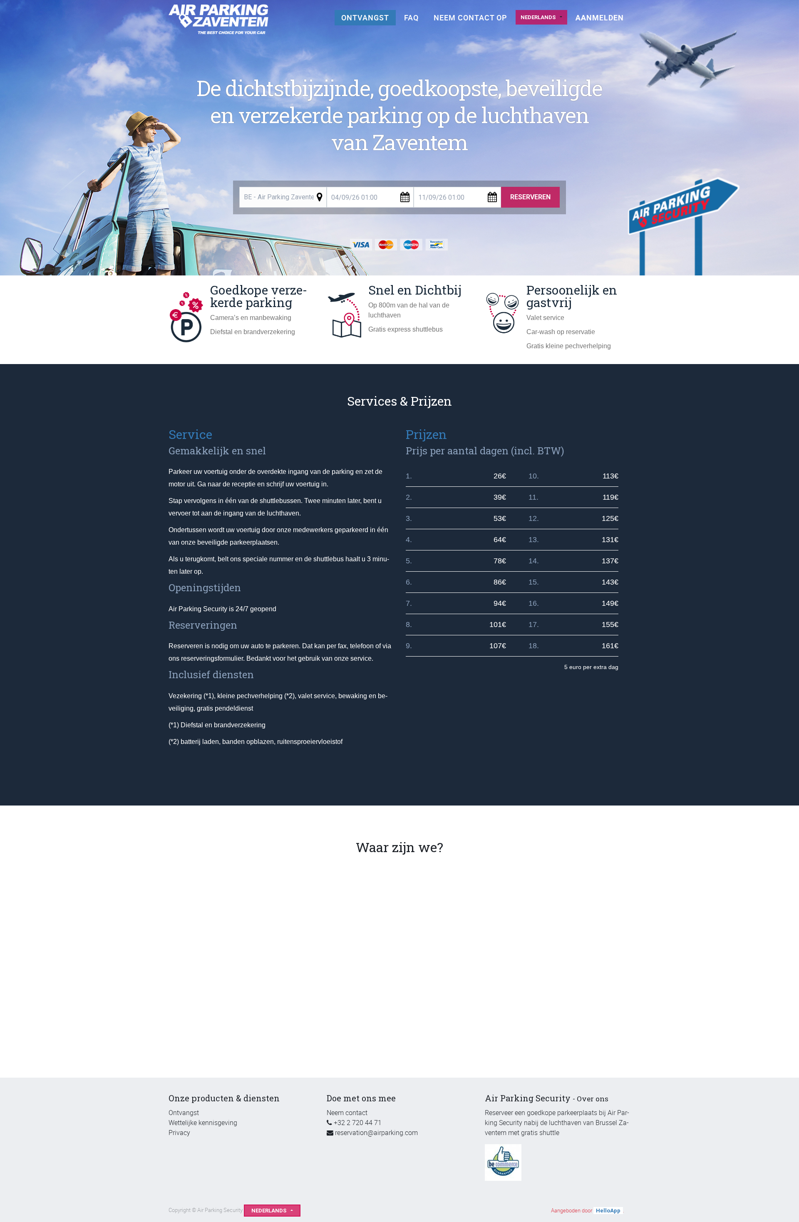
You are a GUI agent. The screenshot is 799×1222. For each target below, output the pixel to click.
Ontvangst (184, 1112)
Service (190, 434)
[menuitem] (365, 17)
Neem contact (347, 1112)
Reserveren (530, 197)
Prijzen (426, 434)
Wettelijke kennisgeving (203, 1122)
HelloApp (608, 1210)
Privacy (179, 1132)
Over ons (592, 1098)
